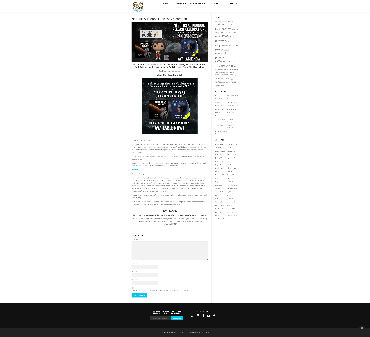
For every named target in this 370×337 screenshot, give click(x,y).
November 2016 (232, 215)
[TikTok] (192, 315)
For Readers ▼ (179, 4)
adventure (219, 21)
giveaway (221, 40)
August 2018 (219, 192)
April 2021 (218, 154)
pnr (227, 53)
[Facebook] (203, 315)
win (216, 79)
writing (229, 78)
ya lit (223, 82)
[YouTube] (208, 315)
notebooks (226, 50)
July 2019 (229, 178)
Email (134, 272)
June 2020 (230, 161)
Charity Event (231, 99)
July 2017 (218, 212)
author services (229, 25)
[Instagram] (197, 315)
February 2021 (231, 154)
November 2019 (220, 175)
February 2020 (231, 168)
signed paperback (231, 69)
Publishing (214, 4)
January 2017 (219, 215)
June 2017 (230, 212)
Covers (217, 102)
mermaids (225, 45)
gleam (230, 41)
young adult (220, 85)
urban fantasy (227, 75)
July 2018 (229, 192)
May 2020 (218, 165)
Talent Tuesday (220, 119)
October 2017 (219, 209)
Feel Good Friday (232, 102)
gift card (232, 36)
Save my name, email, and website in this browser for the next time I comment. (162, 290)
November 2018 (232, 185)
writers (222, 78)
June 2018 (218, 195)
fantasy (225, 36)
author (231, 21)
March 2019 (230, 182)
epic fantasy (232, 32)
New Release (219, 112)
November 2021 (220, 151)
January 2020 (219, 171)
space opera (222, 72)
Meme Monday (231, 109)
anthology (226, 21)
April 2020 (230, 165)
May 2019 (218, 182)
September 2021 (232, 151)
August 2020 (219, 161)
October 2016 (219, 219)
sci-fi (235, 66)
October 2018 (219, 188)
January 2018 (231, 202)
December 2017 (220, 205)
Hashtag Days (219, 106)
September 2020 (232, 158)
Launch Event (219, 109)
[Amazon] (214, 315)
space (217, 72)
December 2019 (232, 171)
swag (217, 75)
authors (219, 24)
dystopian (218, 32)
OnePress (191, 332)
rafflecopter (222, 61)
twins (220, 75)
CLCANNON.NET (231, 4)
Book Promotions (232, 95)
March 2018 (230, 198)
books (218, 28)
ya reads (232, 82)
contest (226, 29)
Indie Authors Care (232, 106)
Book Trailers (219, 99)
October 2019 (231, 175)
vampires (235, 75)
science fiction (219, 69)
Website (135, 280)
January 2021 (219, 158)
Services (229, 116)
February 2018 (219, 202)
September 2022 (220, 148)
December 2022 (232, 144)
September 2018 (232, 188)
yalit (227, 82)
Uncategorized (219, 125)
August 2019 (219, 178)
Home (165, 4)
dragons (235, 29)
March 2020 (219, 168)
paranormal (220, 53)
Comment (136, 240)
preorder (220, 57)
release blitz (226, 65)
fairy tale (217, 36)
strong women (230, 72)
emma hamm (225, 32)
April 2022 (230, 148)
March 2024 (219, 144)
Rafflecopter (231, 112)
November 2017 (232, 205)
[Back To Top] (361, 328)
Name (134, 263)
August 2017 (231, 209)
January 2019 (219, 185)
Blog (216, 95)
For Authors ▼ (198, 4)
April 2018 (218, 198)
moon (230, 45)
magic (218, 45)
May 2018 (230, 195)
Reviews (217, 116)
